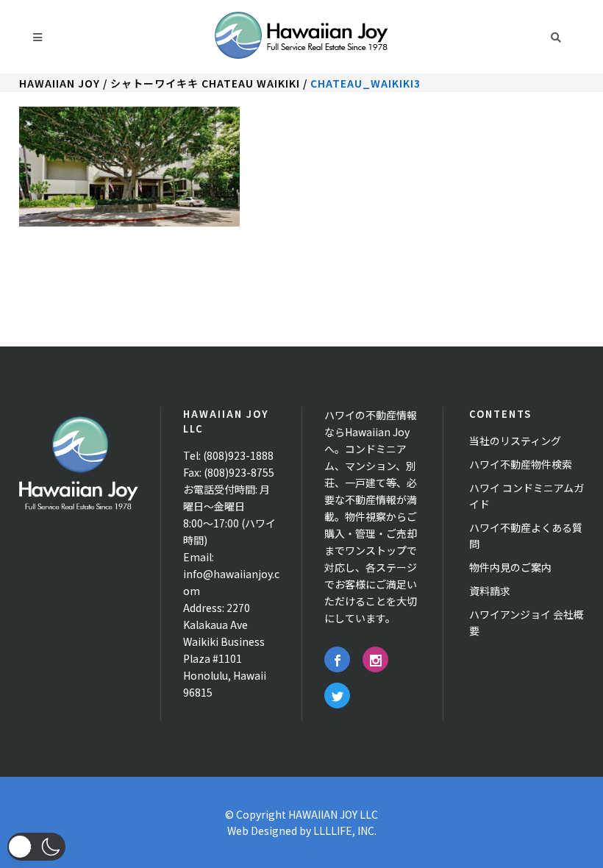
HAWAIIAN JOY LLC (333, 814)
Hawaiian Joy (59, 83)
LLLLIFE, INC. (345, 830)
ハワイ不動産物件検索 (520, 464)
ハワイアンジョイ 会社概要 (526, 622)
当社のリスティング (515, 440)
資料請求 (489, 590)
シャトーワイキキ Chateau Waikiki (205, 83)
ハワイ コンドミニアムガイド (526, 495)
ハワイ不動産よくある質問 (525, 535)
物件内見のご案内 (510, 567)
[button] (36, 847)
